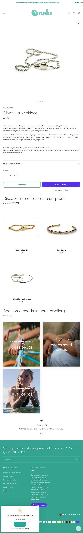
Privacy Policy (8, 487)
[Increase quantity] (15, 175)
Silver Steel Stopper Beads (47, 137)
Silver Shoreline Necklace (22, 299)
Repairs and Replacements (12, 472)
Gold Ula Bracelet (22, 250)
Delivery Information (9, 483)
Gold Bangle (61, 250)
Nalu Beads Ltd (8, 108)
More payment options (61, 190)
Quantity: (6, 171)
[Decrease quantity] (6, 175)
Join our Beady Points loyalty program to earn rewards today (30, 2)
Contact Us (7, 491)
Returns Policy (8, 476)
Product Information (9, 480)
